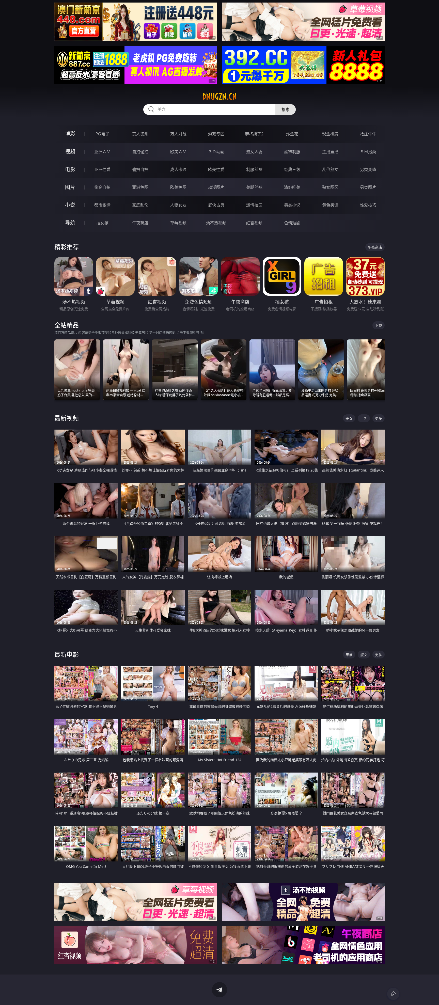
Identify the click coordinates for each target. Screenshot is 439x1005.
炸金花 (292, 134)
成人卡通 (178, 169)
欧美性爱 (216, 169)
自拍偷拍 (140, 151)
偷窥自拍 (102, 187)
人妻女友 (178, 205)
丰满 (349, 654)
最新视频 (66, 418)
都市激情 (102, 205)
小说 (70, 204)
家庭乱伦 (140, 205)
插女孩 (102, 223)
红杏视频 (254, 223)
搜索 (285, 109)
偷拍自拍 (140, 169)
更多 (378, 418)
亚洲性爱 (102, 169)
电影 (70, 169)
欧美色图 (178, 187)
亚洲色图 (140, 187)
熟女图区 (330, 187)
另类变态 (368, 169)
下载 (378, 325)
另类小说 (292, 205)
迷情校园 (254, 205)
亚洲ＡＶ (102, 151)
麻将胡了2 (254, 134)
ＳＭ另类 (368, 151)
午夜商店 (140, 223)
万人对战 (178, 134)
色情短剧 (292, 223)
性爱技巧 (368, 205)
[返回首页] (393, 994)
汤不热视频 (216, 223)
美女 (349, 418)
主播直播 (330, 151)
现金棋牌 (330, 134)
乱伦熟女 (330, 169)
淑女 (363, 654)
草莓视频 (178, 223)
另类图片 (368, 187)
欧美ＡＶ (178, 151)
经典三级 (292, 169)
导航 (70, 222)
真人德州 (140, 134)
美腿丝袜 (254, 187)
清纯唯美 (292, 187)
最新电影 (66, 654)
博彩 (70, 133)
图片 (70, 187)
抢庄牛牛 (368, 134)
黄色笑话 (330, 205)
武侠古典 (216, 205)
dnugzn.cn (219, 96)
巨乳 (363, 418)
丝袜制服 (292, 151)
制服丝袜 (254, 169)
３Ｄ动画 (216, 151)
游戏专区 (216, 134)
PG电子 (102, 134)
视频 (70, 151)
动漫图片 (216, 187)
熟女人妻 (254, 151)
